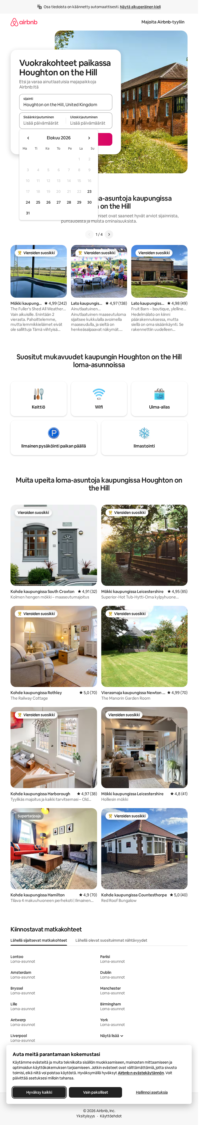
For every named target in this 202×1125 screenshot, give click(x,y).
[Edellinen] (89, 234)
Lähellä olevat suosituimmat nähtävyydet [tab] (111, 940)
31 (28, 213)
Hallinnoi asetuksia (152, 1092)
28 (69, 202)
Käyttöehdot (111, 1116)
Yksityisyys (85, 1116)
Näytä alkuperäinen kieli (140, 6)
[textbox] (42, 123)
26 (48, 202)
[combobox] (65, 104)
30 (89, 202)
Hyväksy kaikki (39, 1092)
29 (79, 202)
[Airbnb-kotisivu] (24, 22)
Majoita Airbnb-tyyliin (163, 22)
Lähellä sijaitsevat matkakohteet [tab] (39, 940)
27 (59, 202)
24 (28, 202)
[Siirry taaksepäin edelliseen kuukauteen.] (28, 138)
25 (38, 202)
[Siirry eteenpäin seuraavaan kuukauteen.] (88, 138)
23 (89, 191)
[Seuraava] (109, 234)
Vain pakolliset (95, 1092)
